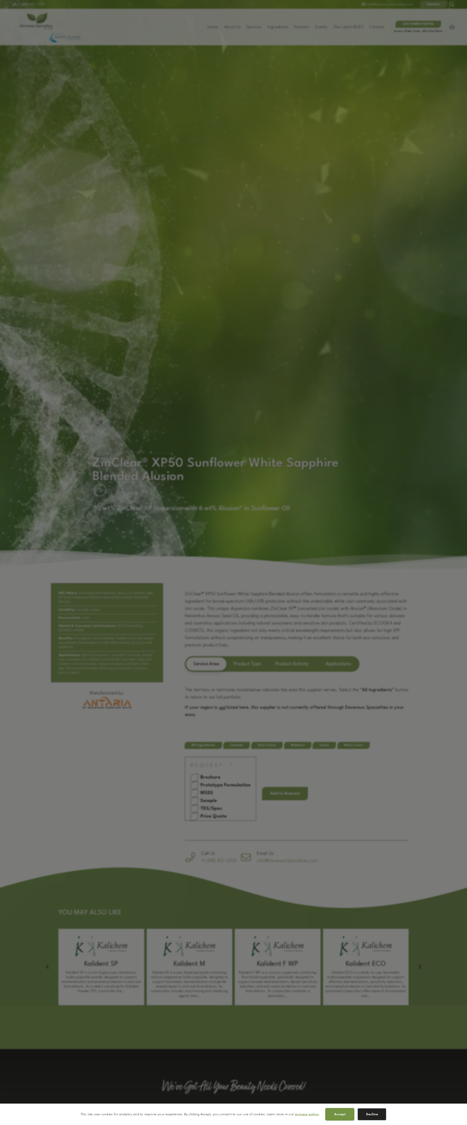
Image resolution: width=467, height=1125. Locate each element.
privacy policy (306, 1114)
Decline (372, 1114)
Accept (340, 1114)
